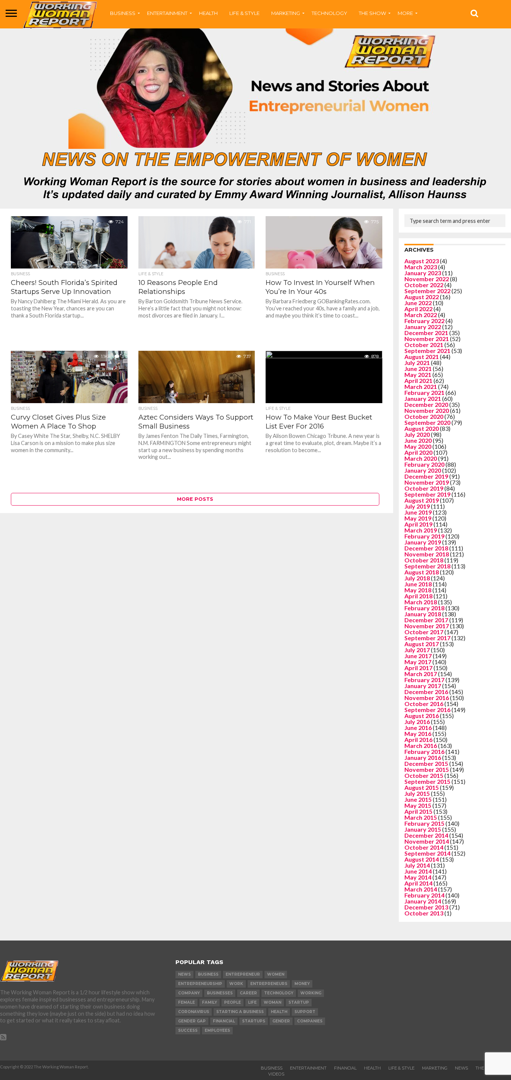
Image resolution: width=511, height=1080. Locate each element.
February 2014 (424, 895)
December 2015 (426, 763)
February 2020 (424, 464)
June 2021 (418, 368)
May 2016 (417, 733)
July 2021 (417, 362)
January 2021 (422, 398)
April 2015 (418, 811)
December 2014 (426, 835)
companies (309, 1021)
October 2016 (423, 703)
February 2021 (424, 392)
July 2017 (417, 649)
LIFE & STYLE (244, 13)
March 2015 (420, 817)
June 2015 (418, 799)
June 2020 (418, 440)
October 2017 (423, 631)
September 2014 (427, 853)
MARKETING (285, 13)
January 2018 (422, 613)
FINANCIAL (345, 1068)
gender (281, 1021)
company (189, 993)
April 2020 (418, 452)
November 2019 (426, 482)
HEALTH (208, 13)
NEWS (461, 1068)
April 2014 (418, 883)
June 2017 (418, 655)
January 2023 (422, 272)
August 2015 (421, 787)
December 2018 (426, 548)
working (310, 993)
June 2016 (418, 727)
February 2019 (424, 536)
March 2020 (420, 458)
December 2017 (426, 619)
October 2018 (423, 560)
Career (248, 993)
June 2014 (418, 871)
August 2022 (421, 296)
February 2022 (424, 320)
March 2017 (420, 673)
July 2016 (417, 721)
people (232, 1002)
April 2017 (418, 667)
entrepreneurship (200, 983)
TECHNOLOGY (329, 13)
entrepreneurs (268, 983)
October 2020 (423, 416)
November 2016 (426, 697)
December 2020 (426, 404)
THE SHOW (372, 13)
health (279, 1011)
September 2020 (427, 422)
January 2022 (422, 326)
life (252, 1002)
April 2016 (418, 739)
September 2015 (427, 781)
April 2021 (418, 380)
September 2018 (427, 566)
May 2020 (417, 446)
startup (298, 1002)
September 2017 (427, 637)
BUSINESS (122, 13)
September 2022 (427, 290)
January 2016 (422, 757)
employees (217, 1030)
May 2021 (417, 374)
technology (278, 993)
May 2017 (417, 661)
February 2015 (424, 823)
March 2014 (420, 889)
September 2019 (427, 494)
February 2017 (424, 679)
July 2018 (417, 578)
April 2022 (418, 308)
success (188, 1030)
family (209, 1002)
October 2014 (423, 847)
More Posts (195, 499)
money (302, 983)
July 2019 (417, 506)
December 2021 (426, 332)
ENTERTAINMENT (167, 13)
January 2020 (422, 470)
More (405, 13)
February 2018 (424, 607)
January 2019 (422, 542)
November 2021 (426, 338)
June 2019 (418, 512)
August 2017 (421, 643)
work (236, 983)
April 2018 (418, 595)
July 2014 (417, 865)
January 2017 (422, 685)
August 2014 (421, 859)
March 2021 (420, 386)
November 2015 (426, 769)
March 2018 (420, 601)
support (304, 1011)
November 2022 (426, 278)
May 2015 (417, 805)
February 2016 (424, 751)
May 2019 (417, 518)
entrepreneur (243, 974)
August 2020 (421, 428)
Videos (276, 1074)
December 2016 (426, 691)
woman (272, 1002)
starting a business (240, 1011)
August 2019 (421, 500)
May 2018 (417, 589)
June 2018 (418, 583)
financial (224, 1021)
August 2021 (421, 356)
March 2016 (420, 745)
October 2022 (423, 284)
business (208, 974)
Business (271, 1068)
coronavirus (193, 1011)
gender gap (192, 1021)
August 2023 (421, 260)
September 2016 (427, 709)
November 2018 (426, 554)
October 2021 (423, 344)
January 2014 (422, 901)
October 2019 (423, 488)
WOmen (275, 974)
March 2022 (420, 314)
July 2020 (417, 434)
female (186, 1002)
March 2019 (420, 530)
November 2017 (426, 625)
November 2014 (426, 841)
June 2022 (418, 302)
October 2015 (423, 775)
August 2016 (421, 715)
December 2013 (426, 907)
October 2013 (423, 913)
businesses (220, 993)
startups (253, 1021)
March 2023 (420, 266)
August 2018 (421, 572)
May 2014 (417, 877)
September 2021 (427, 350)
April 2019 (418, 524)
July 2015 (417, 793)
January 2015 (422, 829)
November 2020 (426, 410)
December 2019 (426, 476)
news (184, 974)
